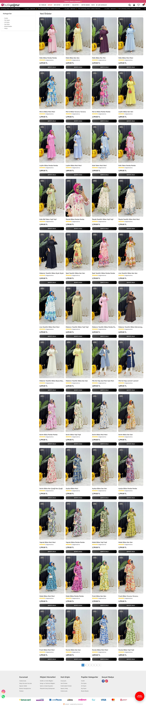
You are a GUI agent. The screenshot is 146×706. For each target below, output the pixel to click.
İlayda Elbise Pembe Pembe (75, 219)
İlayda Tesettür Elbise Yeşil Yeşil (102, 219)
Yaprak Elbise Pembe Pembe (75, 542)
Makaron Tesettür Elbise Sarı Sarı (77, 381)
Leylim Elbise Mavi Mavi (74, 165)
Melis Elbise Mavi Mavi (125, 58)
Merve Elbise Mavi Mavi (47, 112)
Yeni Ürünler (64, 683)
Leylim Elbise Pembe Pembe (48, 165)
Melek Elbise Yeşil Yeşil (99, 542)
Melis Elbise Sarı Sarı (72, 58)
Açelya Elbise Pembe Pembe (127, 488)
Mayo (93, 5)
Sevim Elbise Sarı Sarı (125, 434)
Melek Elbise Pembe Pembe (75, 596)
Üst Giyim (57, 5)
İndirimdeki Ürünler (66, 686)
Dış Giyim (75, 5)
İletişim (21, 691)
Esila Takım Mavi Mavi (99, 165)
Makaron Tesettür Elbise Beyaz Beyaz (51, 381)
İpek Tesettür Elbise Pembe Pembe (103, 273)
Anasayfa (63, 681)
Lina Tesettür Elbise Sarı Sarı (127, 273)
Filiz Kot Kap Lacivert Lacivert (128, 381)
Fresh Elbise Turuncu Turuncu (128, 596)
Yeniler (43, 5)
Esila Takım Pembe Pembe (127, 165)
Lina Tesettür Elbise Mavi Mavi (49, 327)
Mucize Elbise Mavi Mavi (100, 650)
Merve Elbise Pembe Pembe (101, 112)
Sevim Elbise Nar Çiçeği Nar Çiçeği (51, 488)
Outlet (50, 5)
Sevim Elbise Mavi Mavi (99, 434)
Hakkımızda (22, 681)
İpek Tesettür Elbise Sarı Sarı (75, 273)
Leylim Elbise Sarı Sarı (125, 112)
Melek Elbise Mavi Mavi (47, 596)
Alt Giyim (66, 5)
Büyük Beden (86, 5)
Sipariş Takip (64, 688)
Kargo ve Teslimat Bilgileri (47, 683)
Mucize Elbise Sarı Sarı (73, 650)
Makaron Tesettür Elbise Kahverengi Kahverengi (130, 327)
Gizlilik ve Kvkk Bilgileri (46, 681)
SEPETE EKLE (52, 67)
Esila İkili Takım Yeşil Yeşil (47, 219)
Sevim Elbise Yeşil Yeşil (73, 434)
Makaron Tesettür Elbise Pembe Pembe (104, 327)
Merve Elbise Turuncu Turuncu (76, 112)
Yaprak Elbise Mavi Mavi (47, 542)
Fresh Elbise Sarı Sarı (99, 596)
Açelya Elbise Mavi (72, 488)
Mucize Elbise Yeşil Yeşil (126, 650)
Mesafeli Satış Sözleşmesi (47, 688)
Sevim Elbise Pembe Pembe (48, 434)
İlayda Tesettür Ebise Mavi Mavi (129, 219)
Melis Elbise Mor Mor (99, 58)
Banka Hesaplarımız (25, 688)
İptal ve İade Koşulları (46, 686)
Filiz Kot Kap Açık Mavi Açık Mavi (103, 381)
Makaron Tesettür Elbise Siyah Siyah (51, 273)
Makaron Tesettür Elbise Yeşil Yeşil (77, 327)
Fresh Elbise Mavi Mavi (46, 650)
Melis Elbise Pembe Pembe (48, 58)
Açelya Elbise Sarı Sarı (99, 488)
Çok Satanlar (102, 5)
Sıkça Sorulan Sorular (25, 683)
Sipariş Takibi (23, 686)
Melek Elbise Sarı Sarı (125, 542)
